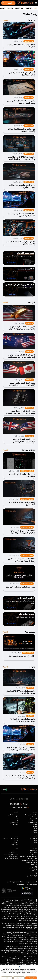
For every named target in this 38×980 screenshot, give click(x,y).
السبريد (16, 840)
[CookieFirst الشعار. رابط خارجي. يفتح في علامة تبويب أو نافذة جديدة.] (19, 967)
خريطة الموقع (21, 884)
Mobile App (33, 838)
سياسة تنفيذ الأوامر (13, 852)
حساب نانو (34, 816)
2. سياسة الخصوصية (31, 882)
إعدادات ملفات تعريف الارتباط (15, 882)
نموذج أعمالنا (33, 854)
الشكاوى (34, 870)
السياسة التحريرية (32, 884)
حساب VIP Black (32, 822)
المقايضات (15, 842)
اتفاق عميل (15, 850)
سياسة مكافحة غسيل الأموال (10, 854)
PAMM (35, 828)
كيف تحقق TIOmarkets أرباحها (28, 856)
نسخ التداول (34, 824)
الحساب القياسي (32, 818)
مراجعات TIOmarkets (31, 862)
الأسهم (16, 820)
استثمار (35, 832)
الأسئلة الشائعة (33, 868)
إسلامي (35, 826)
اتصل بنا (35, 874)
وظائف (35, 872)
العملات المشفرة (14, 822)
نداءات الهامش (14, 844)
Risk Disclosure (13, 856)
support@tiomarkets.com (18, 807)
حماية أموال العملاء (32, 858)
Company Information (11, 858)
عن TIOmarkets (32, 850)
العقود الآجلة (15, 824)
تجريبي (35, 830)
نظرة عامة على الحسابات (30, 815)
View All (5, 20)
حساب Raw (33, 820)
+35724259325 (15, 804)
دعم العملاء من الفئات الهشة (29, 860)
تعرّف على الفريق (32, 852)
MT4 (35, 840)
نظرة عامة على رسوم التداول (10, 838)
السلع (16, 818)
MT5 (35, 842)
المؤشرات (15, 816)
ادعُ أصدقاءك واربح (32, 876)
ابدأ (36, 866)
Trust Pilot (34, 864)
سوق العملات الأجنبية (12, 815)
